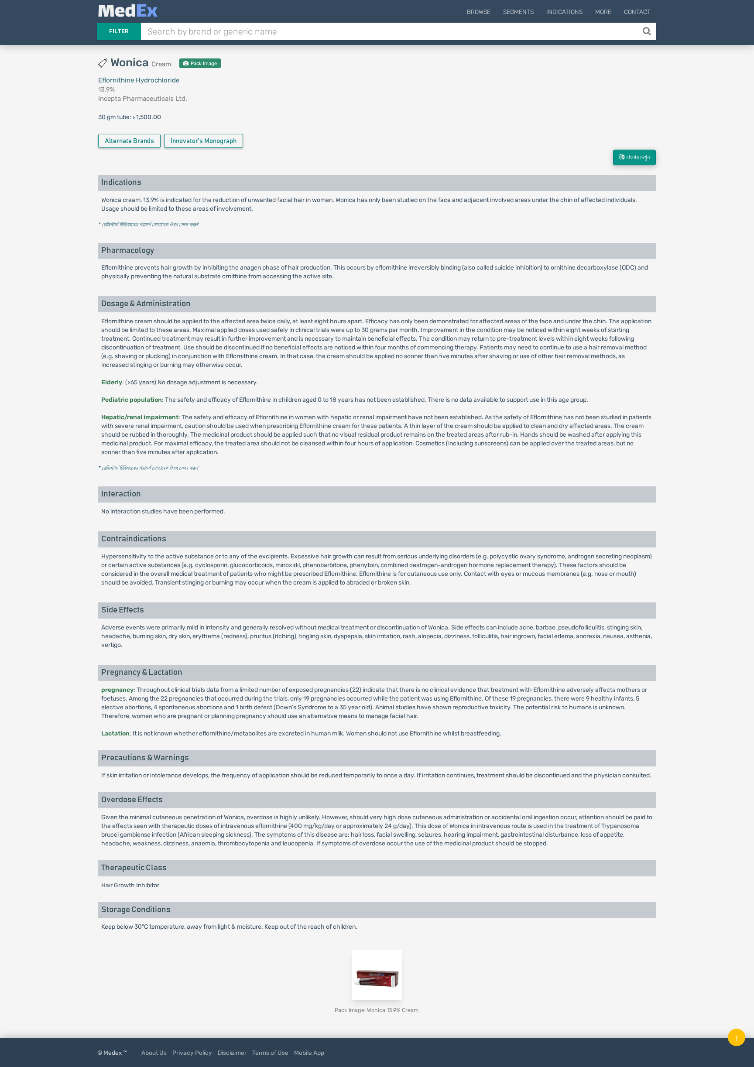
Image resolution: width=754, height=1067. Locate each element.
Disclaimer (232, 1052)
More (603, 12)
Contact (637, 12)
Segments (518, 12)
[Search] (647, 31)
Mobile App (309, 1052)
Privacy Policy (192, 1052)
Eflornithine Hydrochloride (138, 80)
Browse (478, 12)
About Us (154, 1052)
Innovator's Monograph (203, 141)
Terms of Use (270, 1052)
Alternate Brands (129, 141)
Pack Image (203, 63)
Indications (564, 12)
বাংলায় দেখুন (637, 157)
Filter (119, 31)
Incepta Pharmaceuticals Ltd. (142, 99)
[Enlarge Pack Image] (377, 975)
